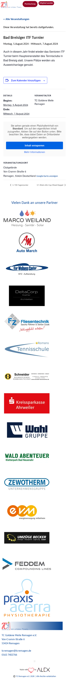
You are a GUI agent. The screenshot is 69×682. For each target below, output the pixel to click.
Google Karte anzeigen (47, 176)
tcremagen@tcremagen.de (16, 651)
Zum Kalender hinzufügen (26, 80)
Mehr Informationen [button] (34, 152)
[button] (35, 9)
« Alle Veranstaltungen (16, 19)
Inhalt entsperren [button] (34, 145)
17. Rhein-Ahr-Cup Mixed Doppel (50, 185)
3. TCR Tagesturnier (20, 185)
